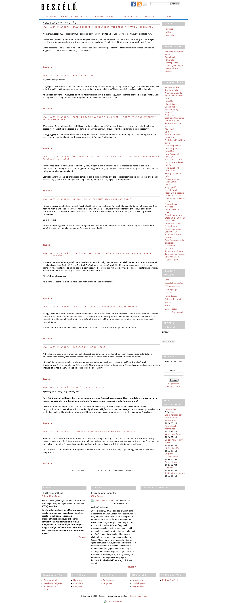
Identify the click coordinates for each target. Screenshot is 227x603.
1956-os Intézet (172, 87)
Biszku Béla (170, 107)
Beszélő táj (113, 17)
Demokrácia (170, 57)
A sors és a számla (173, 93)
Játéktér (168, 293)
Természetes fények (174, 251)
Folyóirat (169, 29)
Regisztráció (173, 384)
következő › (117, 471)
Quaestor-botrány (173, 223)
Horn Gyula (170, 171)
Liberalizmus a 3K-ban (175, 198)
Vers (167, 280)
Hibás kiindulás (172, 448)
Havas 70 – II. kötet (174, 162)
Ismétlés (169, 468)
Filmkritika (169, 60)
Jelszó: (173, 370)
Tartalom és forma (173, 434)
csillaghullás (170, 409)
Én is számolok (172, 462)
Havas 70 (169, 157)
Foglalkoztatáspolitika (175, 140)
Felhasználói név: (173, 362)
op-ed (167, 212)
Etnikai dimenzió (172, 135)
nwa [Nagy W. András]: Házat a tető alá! (69, 76)
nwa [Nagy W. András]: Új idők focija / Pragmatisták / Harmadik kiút (87, 199)
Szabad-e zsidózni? (173, 235)
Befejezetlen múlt (173, 299)
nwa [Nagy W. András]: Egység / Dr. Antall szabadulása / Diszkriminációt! (91, 307)
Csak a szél (170, 115)
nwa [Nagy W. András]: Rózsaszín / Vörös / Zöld (74, 347)
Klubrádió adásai (170, 580)
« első (73, 471)
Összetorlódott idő (173, 215)
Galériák (166, 17)
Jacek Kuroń (170, 182)
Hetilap (168, 32)
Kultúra (168, 306)
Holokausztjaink (172, 168)
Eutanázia (169, 137)
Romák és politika (173, 229)
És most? (169, 132)
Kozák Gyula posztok (174, 193)
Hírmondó (51, 17)
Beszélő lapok (69, 17)
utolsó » (129, 471)
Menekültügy (171, 204)
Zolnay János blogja (51, 496)
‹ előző (81, 471)
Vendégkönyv (171, 289)
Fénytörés (107, 583)
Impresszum (138, 580)
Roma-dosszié (171, 226)
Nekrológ (169, 207)
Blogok (99, 17)
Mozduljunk (78, 583)
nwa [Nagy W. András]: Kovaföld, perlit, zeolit (73, 387)
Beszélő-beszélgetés (174, 52)
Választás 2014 (172, 257)
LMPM (167, 201)
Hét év (168, 165)
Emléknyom (108, 580)
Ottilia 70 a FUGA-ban (175, 218)
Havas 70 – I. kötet (173, 160)
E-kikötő (86, 17)
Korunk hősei (171, 190)
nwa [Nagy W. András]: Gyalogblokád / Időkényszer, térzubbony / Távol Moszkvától (98, 27)
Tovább (46, 67)
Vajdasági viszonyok (174, 65)
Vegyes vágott (171, 260)
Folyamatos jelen (172, 286)
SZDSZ (168, 237)
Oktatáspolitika (172, 210)
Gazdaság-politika (173, 146)
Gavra (167, 143)
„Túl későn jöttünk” (53, 493)
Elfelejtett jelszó (174, 386)
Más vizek (77, 586)
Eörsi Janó (169, 129)
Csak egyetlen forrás (174, 118)
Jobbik (168, 185)
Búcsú (168, 302)
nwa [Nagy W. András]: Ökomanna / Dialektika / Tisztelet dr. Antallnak (89, 432)
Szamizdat (169, 35)
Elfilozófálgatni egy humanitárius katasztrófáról (173, 418)
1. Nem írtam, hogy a (175, 473)
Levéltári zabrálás (173, 196)
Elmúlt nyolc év (172, 121)
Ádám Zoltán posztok (175, 96)
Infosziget (151, 17)
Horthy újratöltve (173, 173)
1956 (167, 54)
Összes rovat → (178, 312)
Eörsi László (97, 496)
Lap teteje (142, 596)
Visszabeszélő (171, 309)
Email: (165, 332)
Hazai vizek (78, 580)
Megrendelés (138, 586)
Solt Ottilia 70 (171, 232)
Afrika (167, 98)
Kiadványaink (139, 583)
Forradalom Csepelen (104, 493)
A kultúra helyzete (173, 90)
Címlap (132, 596)
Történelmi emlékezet (175, 254)
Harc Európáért (172, 154)
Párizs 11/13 (170, 221)
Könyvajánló (170, 187)
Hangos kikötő (132, 17)
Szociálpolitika (171, 63)
